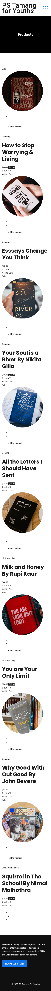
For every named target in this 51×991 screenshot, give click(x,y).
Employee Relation (10, 868)
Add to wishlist (15, 127)
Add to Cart (7, 174)
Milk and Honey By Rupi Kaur (23, 570)
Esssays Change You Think (24, 254)
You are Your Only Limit (19, 672)
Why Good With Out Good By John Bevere (23, 774)
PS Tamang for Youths (19, 8)
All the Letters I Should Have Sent (22, 468)
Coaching (6, 136)
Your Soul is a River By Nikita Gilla (22, 359)
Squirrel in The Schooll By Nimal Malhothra (24, 883)
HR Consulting (8, 558)
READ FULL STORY (14, 963)
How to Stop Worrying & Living (18, 152)
